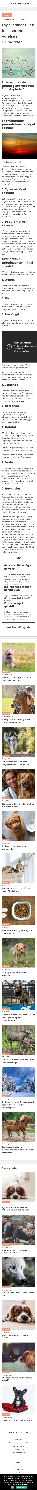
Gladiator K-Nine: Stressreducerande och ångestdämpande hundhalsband (18, 1017)
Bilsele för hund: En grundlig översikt (18, 1420)
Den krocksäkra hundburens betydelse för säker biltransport (16, 763)
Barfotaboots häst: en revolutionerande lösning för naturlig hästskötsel (18, 1150)
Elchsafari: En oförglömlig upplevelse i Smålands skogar (18, 1061)
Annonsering (18, 1469)
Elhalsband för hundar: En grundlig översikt (17, 1379)
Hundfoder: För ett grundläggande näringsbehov (17, 932)
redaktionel (7, 15)
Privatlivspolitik (21, 1487)
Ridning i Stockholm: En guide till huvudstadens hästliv (16, 721)
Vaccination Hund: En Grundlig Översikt (15, 1336)
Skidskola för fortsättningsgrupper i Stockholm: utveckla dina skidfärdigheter (18, 1105)
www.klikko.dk (20, 1453)
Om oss (18, 1472)
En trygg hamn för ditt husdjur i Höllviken (16, 974)
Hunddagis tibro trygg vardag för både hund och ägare (16, 678)
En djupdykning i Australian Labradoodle (14, 847)
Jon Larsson (22, 19)
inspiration (6, 671)
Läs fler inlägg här (18, 627)
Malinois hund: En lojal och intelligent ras (18, 1294)
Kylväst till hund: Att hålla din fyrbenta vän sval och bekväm (15, 1209)
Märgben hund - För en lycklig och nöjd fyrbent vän (17, 1251)
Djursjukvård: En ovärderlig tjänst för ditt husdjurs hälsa (18, 805)
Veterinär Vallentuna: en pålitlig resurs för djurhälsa (16, 889)
